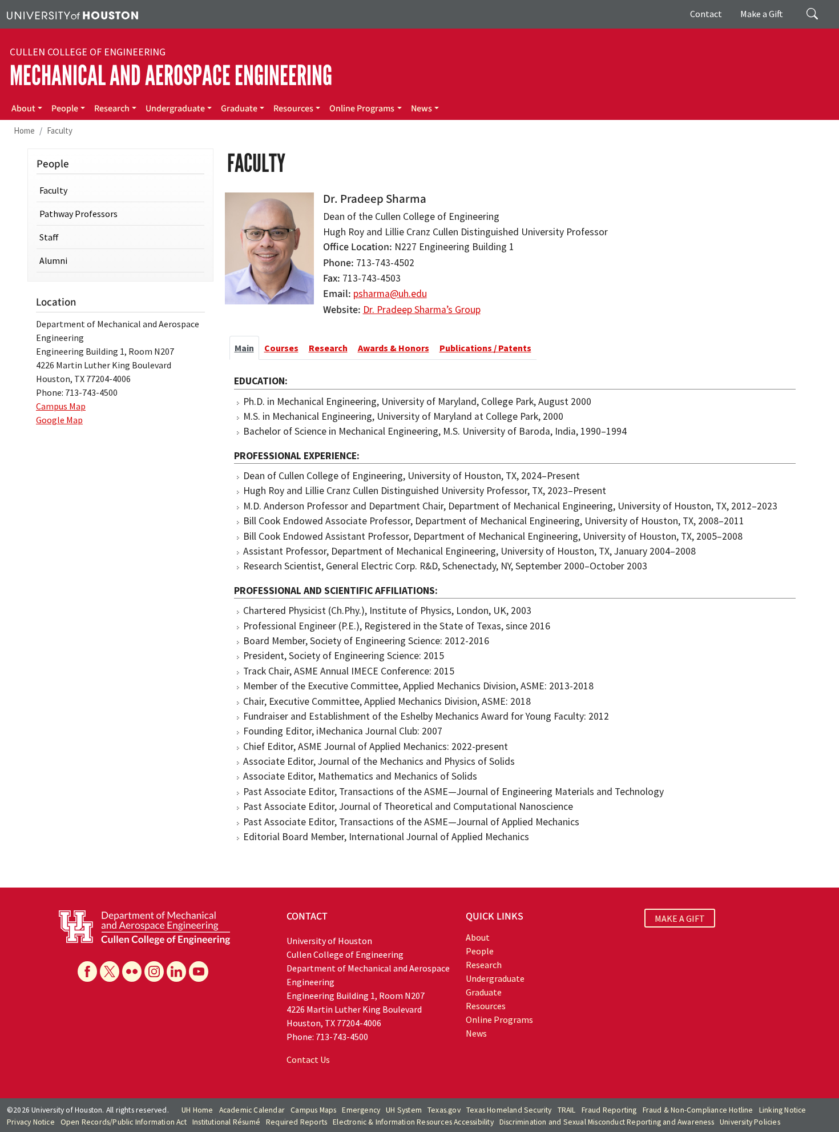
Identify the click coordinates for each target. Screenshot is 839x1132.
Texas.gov (444, 1110)
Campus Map (61, 406)
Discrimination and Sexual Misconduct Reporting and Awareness (606, 1122)
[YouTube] (198, 971)
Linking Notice (782, 1110)
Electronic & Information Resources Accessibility (413, 1122)
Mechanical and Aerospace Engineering (171, 76)
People (64, 108)
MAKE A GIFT (680, 918)
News (421, 108)
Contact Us (308, 1059)
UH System (404, 1110)
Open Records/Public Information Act (123, 1122)
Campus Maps (313, 1110)
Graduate (239, 108)
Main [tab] (244, 348)
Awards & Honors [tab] (393, 348)
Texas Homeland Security (509, 1110)
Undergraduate (175, 108)
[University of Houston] (72, 14)
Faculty (59, 130)
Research (112, 108)
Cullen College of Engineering (88, 52)
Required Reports (296, 1122)
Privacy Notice (31, 1122)
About (23, 108)
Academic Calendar (252, 1110)
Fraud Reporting (609, 1110)
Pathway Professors (78, 213)
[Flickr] (132, 971)
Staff (49, 237)
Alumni (53, 260)
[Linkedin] (176, 971)
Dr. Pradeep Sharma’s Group (422, 309)
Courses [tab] (281, 348)
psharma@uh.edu (390, 293)
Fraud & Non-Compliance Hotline (698, 1110)
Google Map (59, 419)
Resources (293, 108)
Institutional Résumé (226, 1122)
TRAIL (567, 1110)
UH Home (197, 1110)
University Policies (750, 1122)
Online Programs (361, 108)
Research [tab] (328, 348)
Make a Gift (761, 13)
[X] (109, 971)
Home (24, 130)
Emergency (361, 1110)
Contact (706, 13)
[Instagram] (154, 971)
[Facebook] (87, 971)
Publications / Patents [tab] (485, 348)
